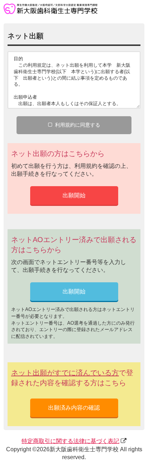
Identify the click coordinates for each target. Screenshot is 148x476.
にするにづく (70, 441)
